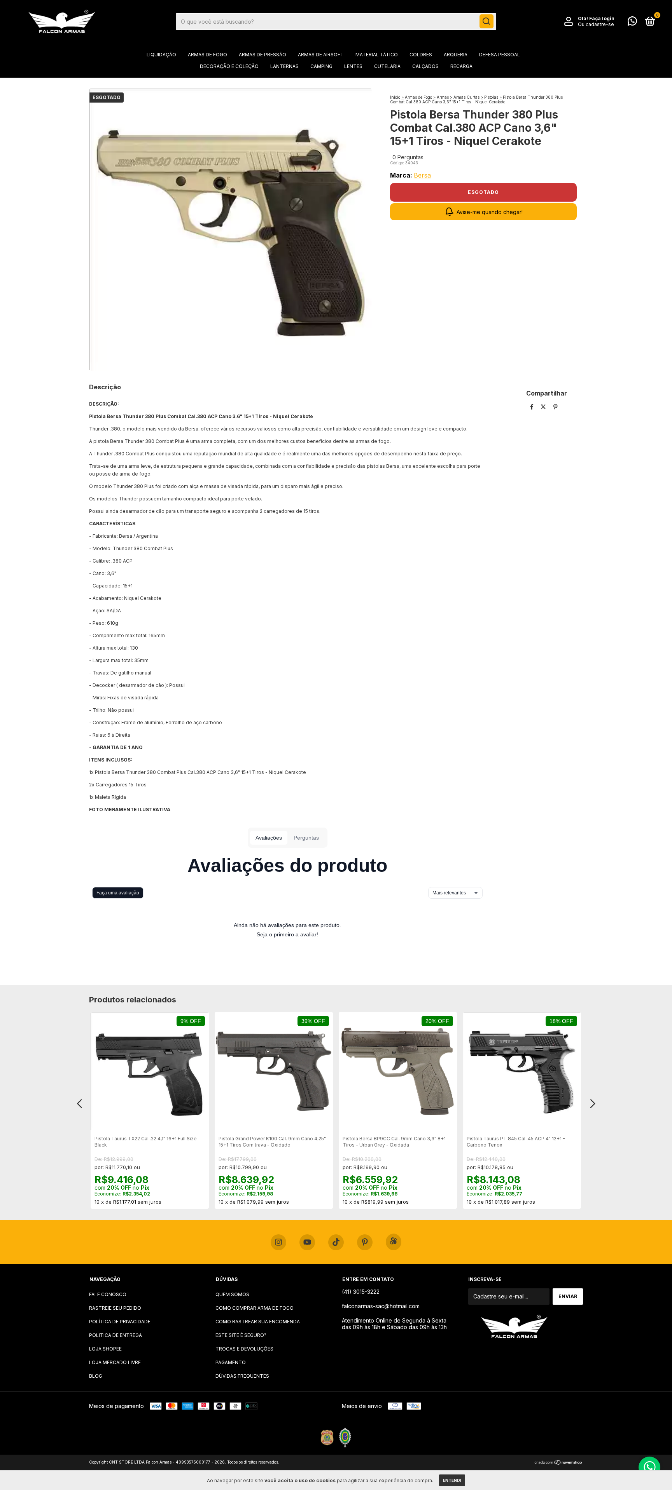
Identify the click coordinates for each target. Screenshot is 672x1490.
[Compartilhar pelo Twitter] (544, 406)
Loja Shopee (105, 1349)
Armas (443, 97)
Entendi (452, 1480)
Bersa (422, 175)
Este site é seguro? (240, 1335)
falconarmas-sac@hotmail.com (381, 1306)
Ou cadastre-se (596, 24)
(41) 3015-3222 (361, 1291)
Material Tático (376, 55)
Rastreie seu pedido (115, 1308)
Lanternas (284, 66)
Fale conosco (107, 1294)
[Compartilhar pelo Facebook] (532, 406)
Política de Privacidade (119, 1321)
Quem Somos (232, 1294)
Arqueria (455, 55)
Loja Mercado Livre (115, 1362)
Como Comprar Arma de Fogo (254, 1308)
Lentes (353, 66)
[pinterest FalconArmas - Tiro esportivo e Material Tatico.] (365, 1242)
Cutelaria (387, 66)
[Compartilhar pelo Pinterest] (555, 406)
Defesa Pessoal (499, 55)
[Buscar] (487, 21)
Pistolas (491, 97)
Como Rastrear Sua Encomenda (257, 1321)
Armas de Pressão (262, 55)
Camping (321, 66)
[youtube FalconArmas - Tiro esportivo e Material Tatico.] (307, 1242)
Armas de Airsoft (321, 55)
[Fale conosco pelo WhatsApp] (632, 23)
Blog (95, 1376)
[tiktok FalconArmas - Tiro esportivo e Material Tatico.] (336, 1242)
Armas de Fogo (207, 55)
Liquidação (161, 55)
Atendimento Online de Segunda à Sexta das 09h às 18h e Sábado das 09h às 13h (394, 1323)
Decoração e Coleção (229, 66)
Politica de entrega (115, 1335)
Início (395, 97)
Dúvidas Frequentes (242, 1376)
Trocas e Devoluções (244, 1349)
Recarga (461, 66)
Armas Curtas (466, 97)
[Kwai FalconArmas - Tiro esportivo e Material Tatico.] (393, 1242)
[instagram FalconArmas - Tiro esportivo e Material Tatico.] (278, 1242)
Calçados (425, 66)
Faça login (601, 18)
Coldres (421, 55)
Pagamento (230, 1362)
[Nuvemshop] (558, 1463)
